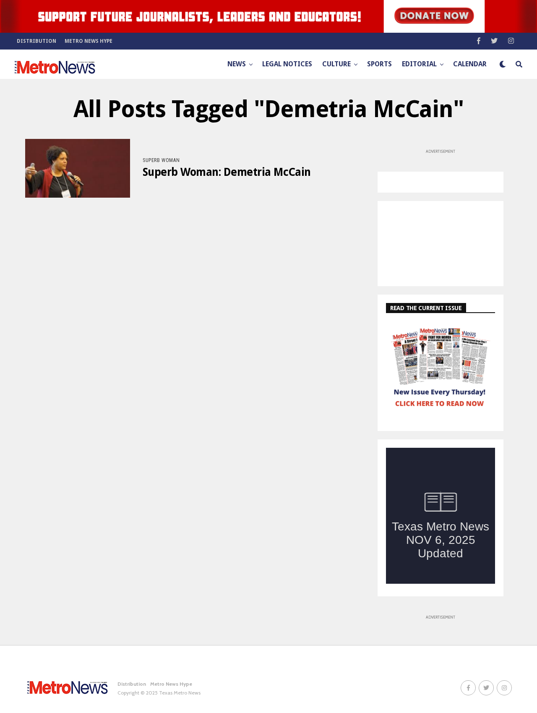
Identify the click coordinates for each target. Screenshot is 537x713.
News (236, 64)
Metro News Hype (88, 41)
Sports (379, 64)
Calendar (470, 64)
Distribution (36, 41)
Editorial (419, 64)
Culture (336, 64)
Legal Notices (287, 64)
